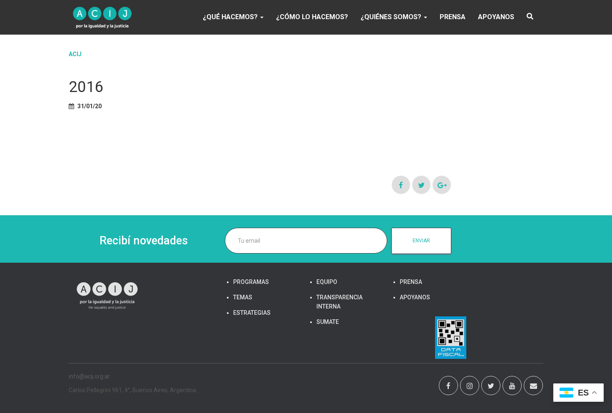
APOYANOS (496, 17)
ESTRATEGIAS (252, 312)
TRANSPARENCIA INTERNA (339, 302)
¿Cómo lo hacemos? (312, 17)
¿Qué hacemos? (231, 17)
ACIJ (75, 54)
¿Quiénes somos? (392, 17)
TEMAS (242, 297)
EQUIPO (326, 282)
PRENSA (452, 17)
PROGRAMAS (251, 282)
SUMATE (327, 321)
